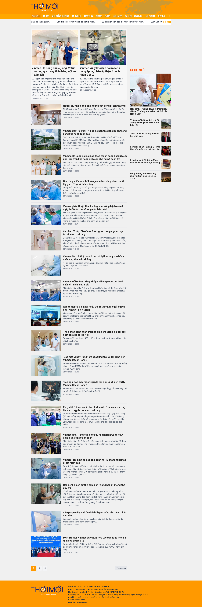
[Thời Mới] (47, 590)
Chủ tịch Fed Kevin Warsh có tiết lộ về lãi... (53, 22)
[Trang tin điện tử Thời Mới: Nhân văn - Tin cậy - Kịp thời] (44, 7)
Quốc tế (99, 15)
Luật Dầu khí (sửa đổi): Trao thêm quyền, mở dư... (150, 22)
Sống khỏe (118, 15)
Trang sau (121, 568)
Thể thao (161, 15)
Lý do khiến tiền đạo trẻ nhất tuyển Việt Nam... (100, 22)
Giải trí (107, 15)
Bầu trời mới (150, 15)
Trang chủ (36, 15)
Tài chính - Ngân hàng (133, 15)
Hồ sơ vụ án (88, 15)
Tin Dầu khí (76, 15)
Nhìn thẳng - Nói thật (60, 15)
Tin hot (46, 15)
